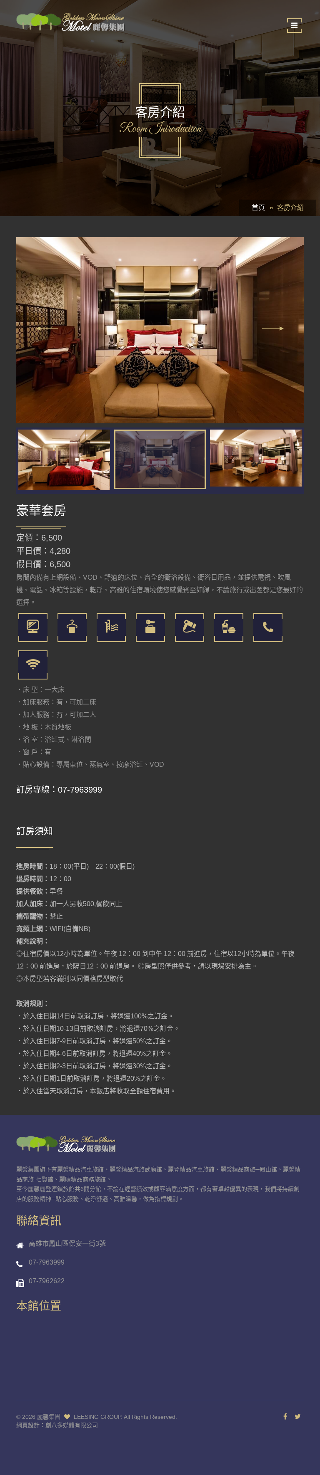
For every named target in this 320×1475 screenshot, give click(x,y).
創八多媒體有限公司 (71, 1425)
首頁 (258, 207)
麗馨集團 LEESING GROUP (79, 1416)
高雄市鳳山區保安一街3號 (67, 1243)
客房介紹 (290, 207)
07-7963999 (80, 789)
